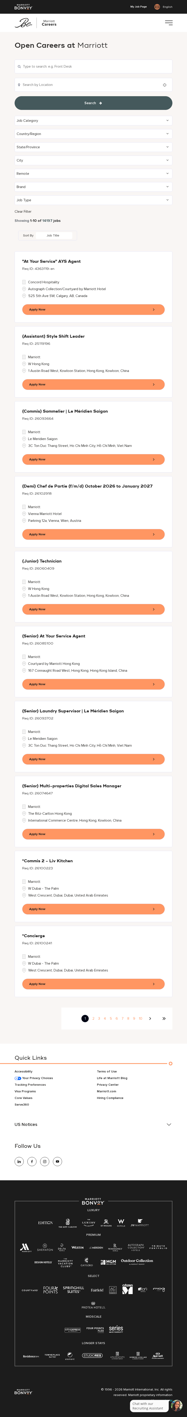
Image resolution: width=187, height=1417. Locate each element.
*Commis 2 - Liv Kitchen (47, 861)
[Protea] (93, 1306)
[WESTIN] (77, 1247)
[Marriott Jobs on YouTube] (57, 1161)
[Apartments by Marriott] (117, 1357)
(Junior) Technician (42, 561)
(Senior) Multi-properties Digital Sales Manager (71, 786)
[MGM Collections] (108, 1263)
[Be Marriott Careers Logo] (37, 23)
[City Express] (72, 1333)
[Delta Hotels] (62, 1248)
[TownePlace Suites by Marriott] (52, 1356)
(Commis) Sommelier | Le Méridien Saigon (65, 411)
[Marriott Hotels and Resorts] (26, 1249)
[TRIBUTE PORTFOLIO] (158, 1247)
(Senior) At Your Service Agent (53, 636)
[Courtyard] (30, 1290)
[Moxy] (159, 1290)
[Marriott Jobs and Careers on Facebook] (31, 1161)
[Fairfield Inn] (97, 1290)
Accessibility (23, 1071)
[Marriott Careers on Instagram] (44, 1161)
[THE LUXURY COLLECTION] (88, 1224)
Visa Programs (25, 1091)
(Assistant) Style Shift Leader (53, 336)
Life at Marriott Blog (112, 1078)
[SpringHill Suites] (74, 1291)
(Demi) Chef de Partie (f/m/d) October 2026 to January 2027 (87, 486)
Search (90, 103)
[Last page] (164, 1018)
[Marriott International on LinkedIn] (19, 1161)
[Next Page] (150, 1018)
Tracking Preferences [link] (30, 1085)
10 (140, 1018)
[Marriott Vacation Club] (65, 1264)
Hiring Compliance (110, 1098)
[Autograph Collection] (136, 1248)
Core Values (23, 1098)
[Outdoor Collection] (137, 1264)
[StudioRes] (92, 1358)
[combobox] (93, 66)
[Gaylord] (86, 1265)
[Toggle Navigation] (168, 23)
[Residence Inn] (31, 1356)
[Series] (116, 1332)
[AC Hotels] (113, 1291)
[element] (69, 1357)
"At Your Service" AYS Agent (51, 262)
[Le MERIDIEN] (96, 1247)
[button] (93, 120)
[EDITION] (45, 1222)
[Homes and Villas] (138, 1357)
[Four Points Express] (95, 1333)
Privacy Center (108, 1085)
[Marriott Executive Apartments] (158, 1356)
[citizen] (127, 1293)
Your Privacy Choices (37, 1078)
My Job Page (138, 6)
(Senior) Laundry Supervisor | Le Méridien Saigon (73, 711)
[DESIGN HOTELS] (43, 1263)
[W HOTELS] (121, 1224)
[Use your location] (166, 85)
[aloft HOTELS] (143, 1290)
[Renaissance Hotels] (115, 1248)
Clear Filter (23, 211)
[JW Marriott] (139, 1224)
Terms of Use (107, 1071)
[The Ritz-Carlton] (68, 1224)
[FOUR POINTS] (51, 1291)
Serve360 (22, 1105)
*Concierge (33, 936)
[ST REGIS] (106, 1224)
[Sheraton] (45, 1248)
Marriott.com (106, 1091)
